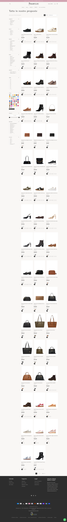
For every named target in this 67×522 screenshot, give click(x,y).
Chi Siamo (10, 481)
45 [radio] (30, 41)
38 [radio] (50, 41)
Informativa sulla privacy (23, 517)
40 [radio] (34, 41)
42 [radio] (25, 41)
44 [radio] (41, 41)
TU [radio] (34, 147)
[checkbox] (9, 95)
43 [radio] (39, 41)
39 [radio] (27, 94)
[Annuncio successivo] (58, 1)
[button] (10, 4)
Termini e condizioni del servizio (32, 517)
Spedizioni (23, 481)
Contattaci (23, 486)
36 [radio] (34, 200)
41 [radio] (23, 41)
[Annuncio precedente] (9, 1)
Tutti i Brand (11, 484)
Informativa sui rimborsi (15, 517)
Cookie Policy (36, 484)
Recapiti (55, 517)
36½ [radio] (22, 94)
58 (42, 473)
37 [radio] (23, 200)
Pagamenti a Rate (25, 484)
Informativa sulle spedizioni (42, 517)
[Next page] (44, 473)
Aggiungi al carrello (32, 19)
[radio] (22, 40)
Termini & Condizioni (37, 481)
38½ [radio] (27, 200)
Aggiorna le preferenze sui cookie (33, 510)
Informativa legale (50, 517)
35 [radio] (34, 469)
